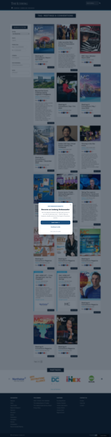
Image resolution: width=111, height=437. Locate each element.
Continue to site (55, 227)
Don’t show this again (55, 231)
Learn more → (55, 222)
